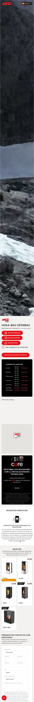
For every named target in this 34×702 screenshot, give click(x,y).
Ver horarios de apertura (16, 347)
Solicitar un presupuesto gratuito (15, 355)
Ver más (17, 488)
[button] (17, 435)
